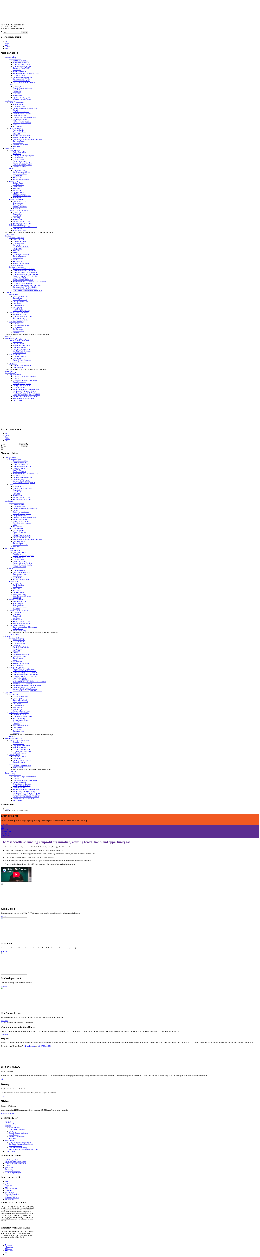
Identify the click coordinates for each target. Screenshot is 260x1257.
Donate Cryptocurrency (20, 296)
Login (7, 43)
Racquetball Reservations (21, 254)
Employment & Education (21, 345)
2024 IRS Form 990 (44, 1046)
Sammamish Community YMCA (23, 77)
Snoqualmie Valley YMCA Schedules (25, 287)
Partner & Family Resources (22, 360)
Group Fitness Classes (20, 161)
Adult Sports (17, 154)
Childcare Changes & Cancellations (24, 376)
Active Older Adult (19, 239)
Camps (11, 484)
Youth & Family (14, 581)
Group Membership (19, 115)
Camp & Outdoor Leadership (22, 88)
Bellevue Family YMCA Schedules (24, 270)
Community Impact (19, 106)
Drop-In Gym (17, 245)
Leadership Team (6, 831)
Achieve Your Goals (19, 132)
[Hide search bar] (2, 448)
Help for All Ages (14, 755)
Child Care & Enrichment (17, 625)
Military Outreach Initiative (21, 121)
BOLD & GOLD (18, 86)
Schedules (8, 236)
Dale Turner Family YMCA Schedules (25, 274)
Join (6, 41)
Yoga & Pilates (18, 265)
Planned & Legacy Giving (21, 311)
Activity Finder (10, 234)
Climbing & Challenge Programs (23, 155)
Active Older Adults (19, 152)
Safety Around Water (20, 174)
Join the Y (8, 1122)
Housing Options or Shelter (22, 349)
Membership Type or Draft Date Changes (26, 393)
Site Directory (17, 400)
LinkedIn (9, 1249)
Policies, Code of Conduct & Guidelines (26, 396)
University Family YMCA (21, 81)
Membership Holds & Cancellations (24, 391)
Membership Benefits (20, 119)
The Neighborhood (19, 318)
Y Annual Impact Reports (13, 1173)
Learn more (4, 986)
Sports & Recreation (19, 256)
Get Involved (13, 764)
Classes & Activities (19, 241)
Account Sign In (18, 130)
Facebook (9, 1245)
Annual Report (5, 835)
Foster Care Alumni (19, 347)
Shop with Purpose (19, 141)
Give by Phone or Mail (20, 302)
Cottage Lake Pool (19, 170)
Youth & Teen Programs (16, 599)
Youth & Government (20, 207)
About (3, 826)
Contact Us (16, 323)
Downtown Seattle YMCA (21, 68)
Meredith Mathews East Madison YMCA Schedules (29, 281)
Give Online (17, 303)
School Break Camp (19, 230)
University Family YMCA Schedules (25, 289)
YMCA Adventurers (19, 194)
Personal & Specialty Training (22, 165)
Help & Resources (15, 775)
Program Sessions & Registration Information (27, 139)
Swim (15, 260)
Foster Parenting (18, 367)
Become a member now (16, 503)
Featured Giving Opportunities (19, 713)
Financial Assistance (19, 382)
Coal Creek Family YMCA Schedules (25, 272)
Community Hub (18, 157)
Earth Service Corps (19, 201)
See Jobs (3, 916)
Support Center (18, 143)
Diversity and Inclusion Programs (15, 1163)
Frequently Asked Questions (22, 113)
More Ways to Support (16, 722)
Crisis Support (17, 342)
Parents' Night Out (19, 192)
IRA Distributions (18, 305)
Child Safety (5, 833)
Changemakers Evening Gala (22, 316)
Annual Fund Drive (19, 314)
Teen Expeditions (18, 205)
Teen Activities (18, 203)
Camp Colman (17, 90)
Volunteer (16, 333)
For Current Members (16, 528)
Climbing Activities (19, 243)
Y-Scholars (16, 208)
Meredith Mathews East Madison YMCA (26, 73)
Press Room (5, 829)
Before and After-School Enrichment (25, 227)
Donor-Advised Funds (20, 300)
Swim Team (17, 177)
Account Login (10, 1151)
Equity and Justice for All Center (15, 1162)
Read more (4, 951)
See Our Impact (18, 329)
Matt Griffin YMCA (19, 72)
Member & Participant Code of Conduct (26, 389)
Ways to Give (13, 694)
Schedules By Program (16, 638)
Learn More (8, 371)
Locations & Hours (11, 57)
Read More (4, 1021)
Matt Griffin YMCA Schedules (23, 280)
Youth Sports (17, 197)
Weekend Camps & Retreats (22, 99)
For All (15, 110)
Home (7, 809)
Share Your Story (18, 331)
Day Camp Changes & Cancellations (25, 380)
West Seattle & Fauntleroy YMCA (24, 82)
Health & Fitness (14, 550)
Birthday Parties (18, 183)
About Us (8, 1183)
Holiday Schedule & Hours (21, 135)
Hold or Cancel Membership (18, 1147)
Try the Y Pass (17, 126)
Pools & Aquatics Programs (22, 123)
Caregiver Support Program (22, 365)
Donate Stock (17, 298)
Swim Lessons (17, 176)
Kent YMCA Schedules (20, 278)
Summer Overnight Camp (21, 97)
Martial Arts (17, 190)
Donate (7, 46)
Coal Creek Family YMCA (21, 64)
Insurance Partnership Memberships (24, 117)
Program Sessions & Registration (23, 398)
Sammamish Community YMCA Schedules (27, 285)
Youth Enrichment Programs (22, 196)
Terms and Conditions (12, 1198)
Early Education (18, 228)
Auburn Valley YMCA (20, 61)
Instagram (9, 1247)
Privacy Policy (9, 1199)
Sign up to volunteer (7, 1113)
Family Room (17, 187)
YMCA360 (16, 146)
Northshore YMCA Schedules (22, 283)
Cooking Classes (18, 159)
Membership (9, 101)
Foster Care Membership (21, 112)
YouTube (10, 1250)
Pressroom (8, 1185)
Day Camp (16, 93)
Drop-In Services (18, 343)
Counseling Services (19, 356)
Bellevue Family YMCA (21, 62)
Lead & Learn (17, 327)
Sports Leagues (18, 258)
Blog (6, 1187)
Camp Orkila (17, 92)
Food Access (17, 358)
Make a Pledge (18, 307)
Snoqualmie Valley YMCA (21, 79)
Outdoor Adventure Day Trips (22, 163)
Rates (15, 124)
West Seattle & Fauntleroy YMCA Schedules (27, 291)
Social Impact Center (12, 338)
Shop (6, 45)
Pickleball (16, 252)
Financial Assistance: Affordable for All (25, 108)
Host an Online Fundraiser (21, 325)
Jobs (6, 48)
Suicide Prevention (19, 362)
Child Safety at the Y (11, 1160)
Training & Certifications (21, 179)
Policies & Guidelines (12, 1194)
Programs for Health (19, 166)
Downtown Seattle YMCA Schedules (25, 276)
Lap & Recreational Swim (21, 172)
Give (6, 292)
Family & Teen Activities (21, 247)
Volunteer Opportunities (20, 145)
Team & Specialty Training (21, 263)
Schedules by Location (16, 667)
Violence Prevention (19, 353)
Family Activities (18, 185)
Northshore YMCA (19, 75)
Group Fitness (17, 249)
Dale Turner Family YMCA (22, 66)
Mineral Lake (17, 95)
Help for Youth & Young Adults (19, 740)
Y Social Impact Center (20, 320)
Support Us (8, 336)
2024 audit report (29, 1046)
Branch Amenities (18, 104)
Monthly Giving (18, 309)
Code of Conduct (10, 1196)
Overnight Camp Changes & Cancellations (26, 395)
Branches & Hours (15, 459)
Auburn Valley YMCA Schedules (24, 269)
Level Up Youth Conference (22, 351)
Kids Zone (16, 134)
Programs (8, 148)
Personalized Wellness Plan (21, 137)
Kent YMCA (17, 70)
